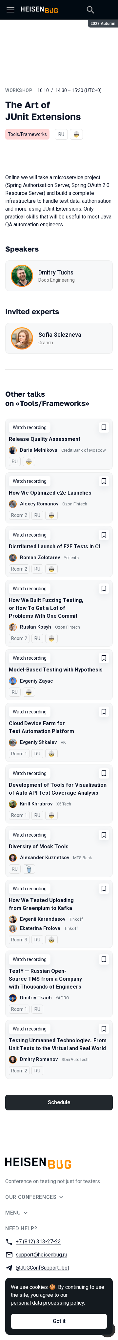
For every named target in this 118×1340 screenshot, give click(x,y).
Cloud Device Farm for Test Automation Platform (41, 727)
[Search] (90, 9)
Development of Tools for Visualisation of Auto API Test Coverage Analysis (58, 789)
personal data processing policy (47, 1303)
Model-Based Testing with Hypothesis (56, 670)
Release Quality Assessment (44, 439)
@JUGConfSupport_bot (42, 1268)
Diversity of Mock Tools (39, 846)
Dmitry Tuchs (55, 272)
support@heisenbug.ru (41, 1255)
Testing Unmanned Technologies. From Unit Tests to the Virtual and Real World (58, 1044)
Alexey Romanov (39, 503)
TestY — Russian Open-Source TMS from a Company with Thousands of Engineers (45, 979)
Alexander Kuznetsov (44, 857)
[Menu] (10, 9)
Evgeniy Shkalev (38, 742)
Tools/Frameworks (27, 134)
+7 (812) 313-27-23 (38, 1241)
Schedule (59, 1102)
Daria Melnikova (38, 450)
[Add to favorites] (104, 427)
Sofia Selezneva (59, 334)
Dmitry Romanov (39, 1059)
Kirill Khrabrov (36, 803)
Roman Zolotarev (40, 557)
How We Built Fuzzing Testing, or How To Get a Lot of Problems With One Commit (46, 608)
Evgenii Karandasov (42, 919)
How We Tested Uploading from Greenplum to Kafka (41, 904)
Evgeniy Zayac (36, 681)
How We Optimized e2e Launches (50, 493)
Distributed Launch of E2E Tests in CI (54, 546)
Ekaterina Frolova (40, 928)
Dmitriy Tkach (36, 997)
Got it (59, 1321)
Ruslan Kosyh (35, 627)
